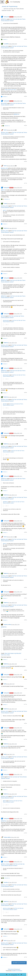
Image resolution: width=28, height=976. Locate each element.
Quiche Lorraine (7, 624)
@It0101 (3, 190)
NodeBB (14, 970)
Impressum (17, 969)
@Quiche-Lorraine (5, 666)
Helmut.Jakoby (7, 837)
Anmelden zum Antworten (19, 962)
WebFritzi (6, 228)
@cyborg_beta (4, 46)
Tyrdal (5, 203)
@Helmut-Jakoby (5, 864)
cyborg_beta (6, 16)
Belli (5, 683)
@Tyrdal (3, 316)
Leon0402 (6, 43)
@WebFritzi (3, 19)
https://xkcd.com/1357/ (10, 89)
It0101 (5, 130)
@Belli (2, 776)
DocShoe (6, 882)
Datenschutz (11, 969)
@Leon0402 (4, 103)
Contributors (19, 970)
